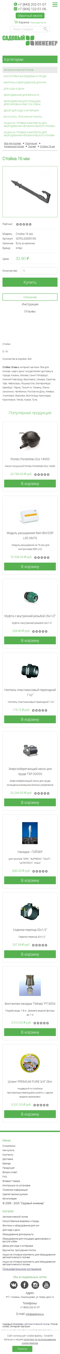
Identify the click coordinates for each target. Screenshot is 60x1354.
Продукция (8, 1167)
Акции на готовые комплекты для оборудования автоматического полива (29, 124)
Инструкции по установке (16, 1185)
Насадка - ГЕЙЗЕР (30, 852)
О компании (8, 1145)
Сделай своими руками (15, 1194)
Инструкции (30, 304)
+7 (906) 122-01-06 (32, 8)
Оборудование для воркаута (21, 95)
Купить (30, 282)
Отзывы (30, 311)
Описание (30, 297)
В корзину (30, 483)
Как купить (8, 1150)
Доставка (7, 1159)
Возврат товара (11, 1181)
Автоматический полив (19, 70)
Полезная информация (15, 1189)
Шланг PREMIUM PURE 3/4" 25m (30, 1081)
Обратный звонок (30, 16)
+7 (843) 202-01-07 (32, 4)
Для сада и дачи (14, 88)
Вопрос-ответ (9, 1172)
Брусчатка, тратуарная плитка (23, 116)
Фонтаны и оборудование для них (25, 82)
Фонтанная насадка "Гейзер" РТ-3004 (30, 1004)
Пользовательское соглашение (21, 1269)
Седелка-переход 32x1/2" (30, 930)
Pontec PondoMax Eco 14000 (30, 459)
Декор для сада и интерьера (21, 110)
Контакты (7, 1154)
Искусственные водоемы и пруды (25, 76)
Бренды (6, 1163)
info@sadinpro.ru (35, 1314)
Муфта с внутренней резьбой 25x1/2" (30, 616)
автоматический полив (37, 1324)
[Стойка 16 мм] (30, 191)
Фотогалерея (9, 1198)
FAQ (4, 1176)
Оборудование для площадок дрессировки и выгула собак (22, 103)
